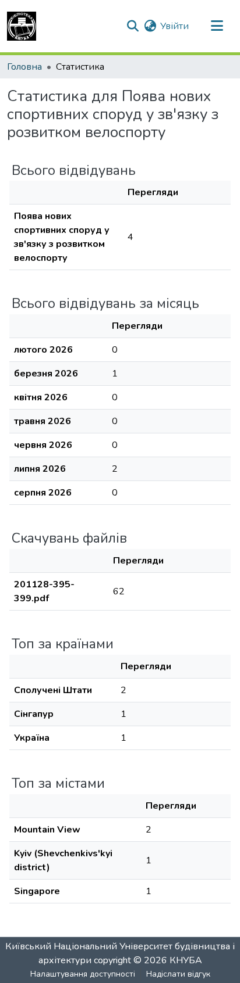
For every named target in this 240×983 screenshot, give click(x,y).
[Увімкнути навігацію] (216, 26)
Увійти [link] (174, 26)
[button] (21, 26)
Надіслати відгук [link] (178, 974)
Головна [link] (24, 66)
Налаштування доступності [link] (82, 974)
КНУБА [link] (186, 960)
